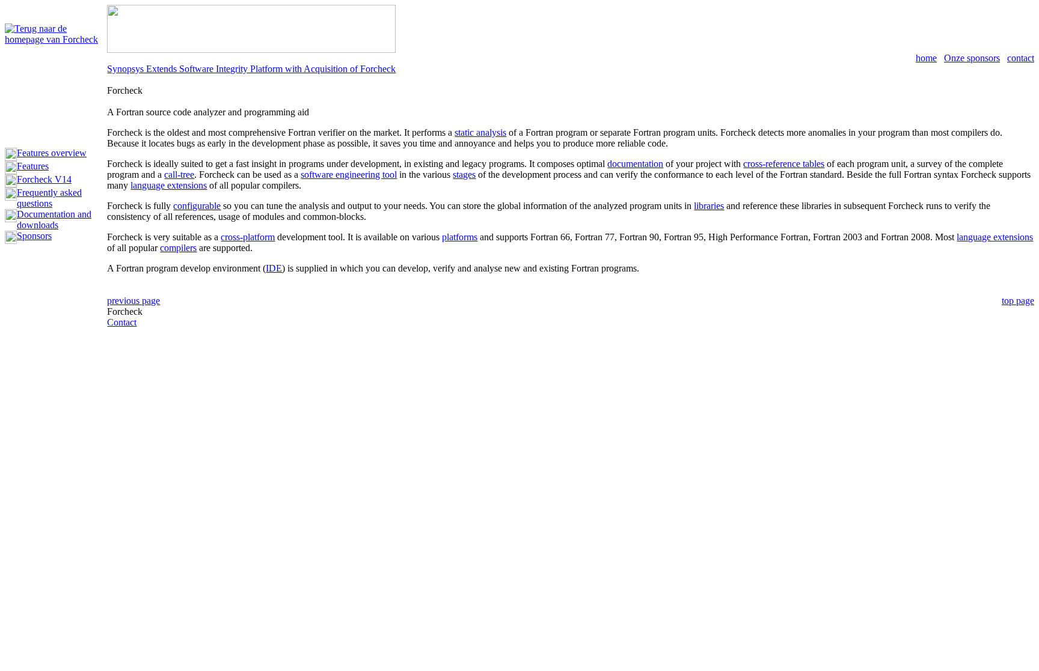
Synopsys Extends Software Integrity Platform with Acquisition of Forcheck (251, 69)
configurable (197, 206)
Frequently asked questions (49, 197)
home (926, 58)
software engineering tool (349, 174)
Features (33, 166)
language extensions (168, 185)
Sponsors (34, 236)
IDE (274, 268)
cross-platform (248, 237)
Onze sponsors (972, 58)
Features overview (52, 153)
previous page (133, 301)
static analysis (480, 132)
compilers (178, 248)
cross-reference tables (783, 164)
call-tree (179, 174)
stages (464, 174)
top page (1018, 301)
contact (1020, 58)
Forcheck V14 (44, 179)
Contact (121, 322)
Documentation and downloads (54, 219)
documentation (635, 164)
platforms (459, 237)
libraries (709, 206)
